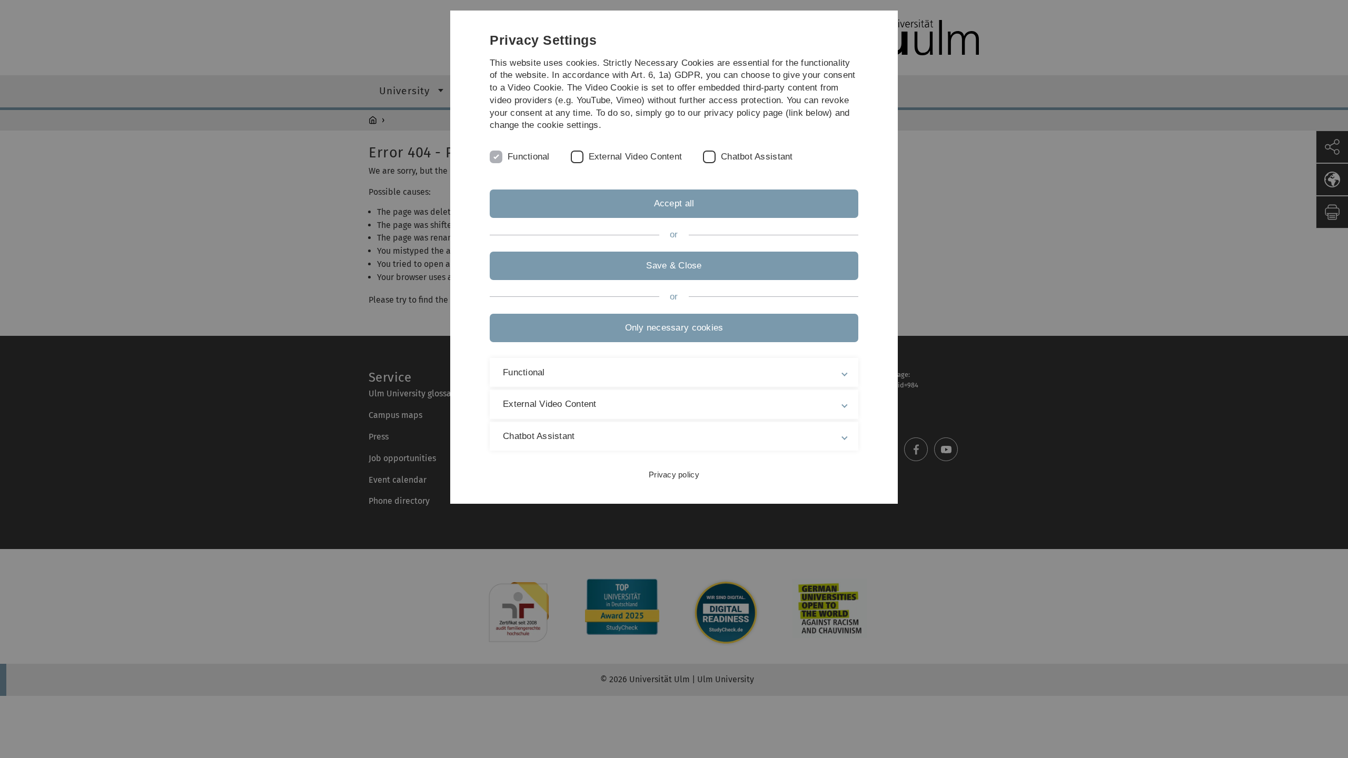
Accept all (674, 203)
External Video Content (635, 157)
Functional (529, 157)
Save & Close (673, 266)
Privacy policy (674, 474)
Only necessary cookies (674, 328)
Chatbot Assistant (756, 157)
